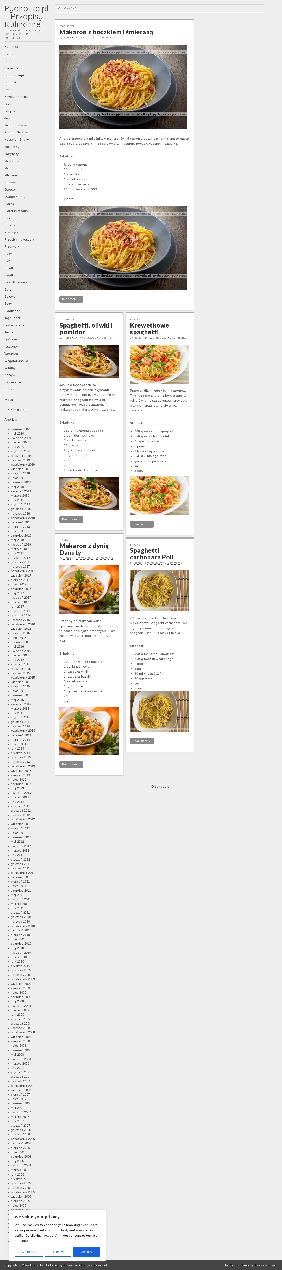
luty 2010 (17, 961)
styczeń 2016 (20, 664)
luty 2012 (17, 855)
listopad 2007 (20, 1081)
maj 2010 (17, 948)
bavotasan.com (265, 1265)
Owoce (9, 189)
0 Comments (103, 37)
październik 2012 (23, 819)
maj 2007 (17, 1107)
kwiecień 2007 (21, 1112)
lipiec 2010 (18, 939)
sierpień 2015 (20, 686)
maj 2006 (17, 1161)
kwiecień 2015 (21, 704)
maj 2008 (17, 1054)
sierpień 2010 (20, 935)
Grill (7, 104)
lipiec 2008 (18, 1045)
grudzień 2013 (21, 757)
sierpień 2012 (20, 828)
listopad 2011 (20, 868)
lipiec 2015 (18, 690)
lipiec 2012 (18, 833)
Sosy (8, 303)
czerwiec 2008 (21, 1050)
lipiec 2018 (18, 531)
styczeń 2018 (20, 557)
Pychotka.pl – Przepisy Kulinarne (26, 16)
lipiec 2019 (18, 477)
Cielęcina (11, 68)
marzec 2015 (20, 708)
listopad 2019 (20, 460)
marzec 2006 (20, 1170)
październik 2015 (23, 677)
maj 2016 (17, 646)
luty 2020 (17, 446)
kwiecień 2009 (21, 1005)
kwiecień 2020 (21, 438)
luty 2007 (17, 1121)
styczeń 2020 (20, 451)
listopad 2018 (20, 513)
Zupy (8, 389)
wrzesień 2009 (21, 983)
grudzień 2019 (21, 455)
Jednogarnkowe (16, 125)
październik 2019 (23, 464)
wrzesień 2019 (21, 469)
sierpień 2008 (20, 1041)
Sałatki (9, 268)
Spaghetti (66, 26)
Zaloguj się (19, 409)
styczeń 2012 (20, 859)
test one (10, 339)
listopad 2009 (20, 974)
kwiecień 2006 (21, 1165)
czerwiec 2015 (21, 695)
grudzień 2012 (21, 810)
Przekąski (11, 232)
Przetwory (12, 246)
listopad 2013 (20, 761)
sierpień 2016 (20, 633)
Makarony (12, 146)
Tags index (12, 318)
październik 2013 (23, 766)
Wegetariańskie (16, 361)
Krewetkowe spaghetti (149, 328)
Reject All (58, 1251)
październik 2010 (23, 926)
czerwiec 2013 (21, 784)
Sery (7, 289)
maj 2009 (17, 1001)
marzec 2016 (20, 655)
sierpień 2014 (20, 739)
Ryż (7, 261)
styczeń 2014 (20, 753)
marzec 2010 (20, 957)
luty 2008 (17, 1068)
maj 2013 (17, 788)
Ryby (8, 253)
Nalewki (10, 182)
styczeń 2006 (20, 1179)
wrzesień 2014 (21, 735)
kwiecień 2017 (21, 597)
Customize (29, 1251)
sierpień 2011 (20, 881)
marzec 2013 (20, 797)
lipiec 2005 (18, 1205)
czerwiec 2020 (21, 429)
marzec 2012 (20, 850)
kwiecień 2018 (21, 544)
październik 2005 (23, 1192)
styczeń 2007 (20, 1125)
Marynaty (11, 154)
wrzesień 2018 (21, 522)
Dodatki (10, 82)
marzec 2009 (20, 1010)
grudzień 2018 (21, 509)
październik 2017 (23, 571)
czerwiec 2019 (21, 482)
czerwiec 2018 (21, 535)
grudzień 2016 (21, 615)
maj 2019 (17, 487)
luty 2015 (17, 713)
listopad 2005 (20, 1187)
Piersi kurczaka (16, 211)
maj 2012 (17, 841)
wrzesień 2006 (21, 1143)
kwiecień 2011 (21, 899)
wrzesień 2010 (21, 930)
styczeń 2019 (20, 504)
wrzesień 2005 (21, 1196)
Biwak (8, 54)
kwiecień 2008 (21, 1059)
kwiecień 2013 (21, 792)
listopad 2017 (20, 566)
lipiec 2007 (18, 1099)
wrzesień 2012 (21, 824)
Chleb (8, 61)
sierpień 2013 (20, 775)
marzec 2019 (20, 495)
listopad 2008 (20, 1028)
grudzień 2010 (21, 917)
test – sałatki (14, 325)
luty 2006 (17, 1174)
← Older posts (158, 786)
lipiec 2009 (18, 992)
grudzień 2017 (21, 562)
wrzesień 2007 (21, 1090)
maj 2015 (17, 700)
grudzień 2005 (21, 1183)
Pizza (8, 218)
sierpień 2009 (20, 988)
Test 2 (9, 332)
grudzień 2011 (21, 864)
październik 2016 (23, 624)
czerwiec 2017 (21, 589)
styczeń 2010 (20, 966)
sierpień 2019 (20, 473)
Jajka (8, 118)
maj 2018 (17, 540)
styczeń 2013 (20, 806)
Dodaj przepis (15, 75)
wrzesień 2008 (21, 1037)
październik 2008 (23, 1032)
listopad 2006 (20, 1134)
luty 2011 (17, 908)
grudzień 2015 (21, 668)
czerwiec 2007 (21, 1103)
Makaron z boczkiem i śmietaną (106, 32)
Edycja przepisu (16, 96)
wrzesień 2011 (21, 877)
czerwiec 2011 (21, 890)
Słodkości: (12, 311)
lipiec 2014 (18, 744)
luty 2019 (17, 500)
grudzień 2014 (21, 722)
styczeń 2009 (20, 1019)
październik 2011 (23, 872)
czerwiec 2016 (21, 642)
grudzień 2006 (21, 1130)
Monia (67, 37)
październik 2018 (23, 518)
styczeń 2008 (20, 1072)
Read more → (71, 299)
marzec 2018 (20, 549)
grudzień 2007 (21, 1076)
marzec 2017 (20, 602)
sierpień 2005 (20, 1201)
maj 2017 (17, 593)
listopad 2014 (20, 726)
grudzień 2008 (21, 1023)
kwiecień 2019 (21, 491)
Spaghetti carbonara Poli (152, 553)
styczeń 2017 (20, 611)
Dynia (63, 539)
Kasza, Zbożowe (17, 132)
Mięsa (9, 168)
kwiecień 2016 (21, 651)
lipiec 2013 (18, 779)
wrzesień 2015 (21, 682)
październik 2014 (23, 730)
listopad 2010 (20, 921)
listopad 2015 (20, 673)
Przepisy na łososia (19, 239)
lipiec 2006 (18, 1152)
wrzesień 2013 (21, 770)
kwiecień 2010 (21, 952)
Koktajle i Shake (16, 139)
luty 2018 (17, 553)
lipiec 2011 (18, 886)
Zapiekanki (12, 382)
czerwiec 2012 (21, 837)
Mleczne (10, 175)
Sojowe (9, 296)
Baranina (11, 46)
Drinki (8, 89)
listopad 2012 (20, 815)
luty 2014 (17, 748)
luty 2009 (17, 1014)
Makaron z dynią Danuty (84, 549)
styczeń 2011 (20, 912)
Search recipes (16, 282)
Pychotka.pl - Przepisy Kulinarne (53, 1265)
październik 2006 (23, 1138)
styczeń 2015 (20, 717)
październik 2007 (23, 1085)
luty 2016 (17, 659)
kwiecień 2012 (21, 846)
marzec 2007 (20, 1116)
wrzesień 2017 (21, 575)
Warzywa (11, 353)
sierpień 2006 (20, 1148)
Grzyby (9, 111)
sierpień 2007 (20, 1094)
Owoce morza (15, 196)
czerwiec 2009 (21, 997)
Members (11, 161)
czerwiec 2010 (21, 943)
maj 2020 (17, 433)
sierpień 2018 (20, 526)
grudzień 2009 (21, 970)
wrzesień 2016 (21, 628)
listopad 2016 (20, 620)
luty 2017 (17, 606)
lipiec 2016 (18, 637)
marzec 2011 (20, 903)
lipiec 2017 (18, 584)
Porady (9, 225)
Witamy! (10, 368)
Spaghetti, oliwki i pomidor (86, 328)
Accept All (86, 1251)
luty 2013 (17, 801)
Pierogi (9, 203)
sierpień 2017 (20, 580)
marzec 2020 (20, 442)
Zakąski (10, 375)
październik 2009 (23, 979)
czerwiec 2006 (21, 1156)
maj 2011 (17, 895)
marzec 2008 (20, 1063)
